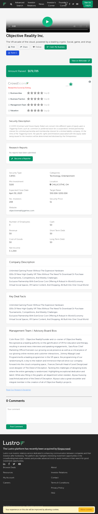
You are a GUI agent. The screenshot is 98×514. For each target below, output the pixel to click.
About (54, 467)
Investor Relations (31, 4)
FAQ (53, 493)
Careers (6, 483)
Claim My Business (57, 47)
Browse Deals (9, 467)
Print (12, 47)
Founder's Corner (63, 4)
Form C (14, 53)
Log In (88, 5)
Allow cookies (86, 510)
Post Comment (16, 427)
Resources (8, 472)
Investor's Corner (51, 4)
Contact (54, 477)
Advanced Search (19, 4)
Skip (45, 93)
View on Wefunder (79, 61)
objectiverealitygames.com (21, 210)
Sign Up (87, 3)
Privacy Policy (57, 488)
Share (25, 47)
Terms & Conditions (60, 483)
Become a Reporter (22, 159)
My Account (8, 477)
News (41, 4)
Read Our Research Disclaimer (18, 390)
